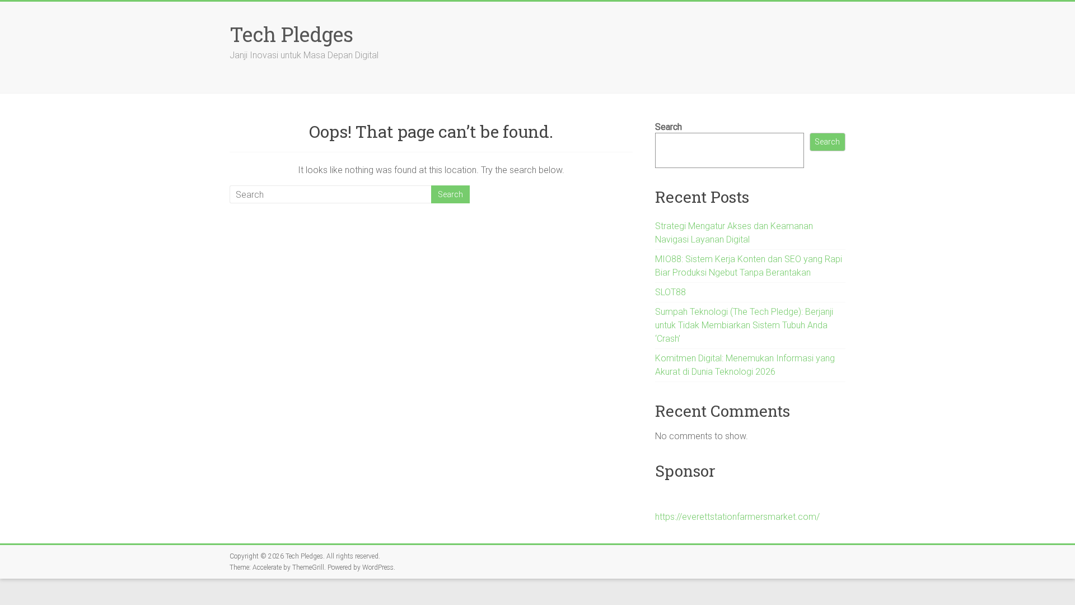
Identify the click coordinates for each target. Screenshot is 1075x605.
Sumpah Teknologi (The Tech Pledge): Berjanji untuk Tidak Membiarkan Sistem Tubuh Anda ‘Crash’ (744, 325)
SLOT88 (670, 292)
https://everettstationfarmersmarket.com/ (737, 516)
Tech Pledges (291, 34)
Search (668, 127)
